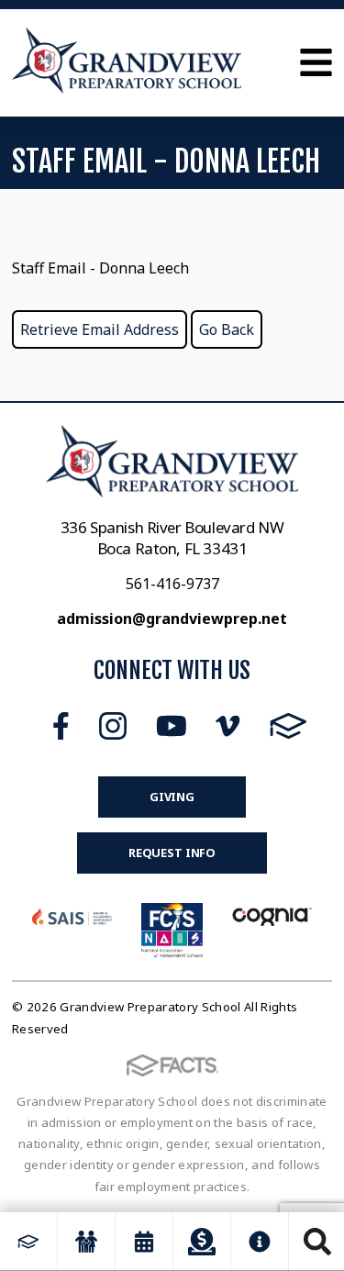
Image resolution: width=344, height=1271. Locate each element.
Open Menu (316, 62)
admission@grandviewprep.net (172, 618)
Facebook (61, 726)
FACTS (288, 726)
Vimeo (227, 726)
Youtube (171, 726)
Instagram (113, 726)
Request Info (172, 852)
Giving (172, 796)
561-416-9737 (172, 584)
